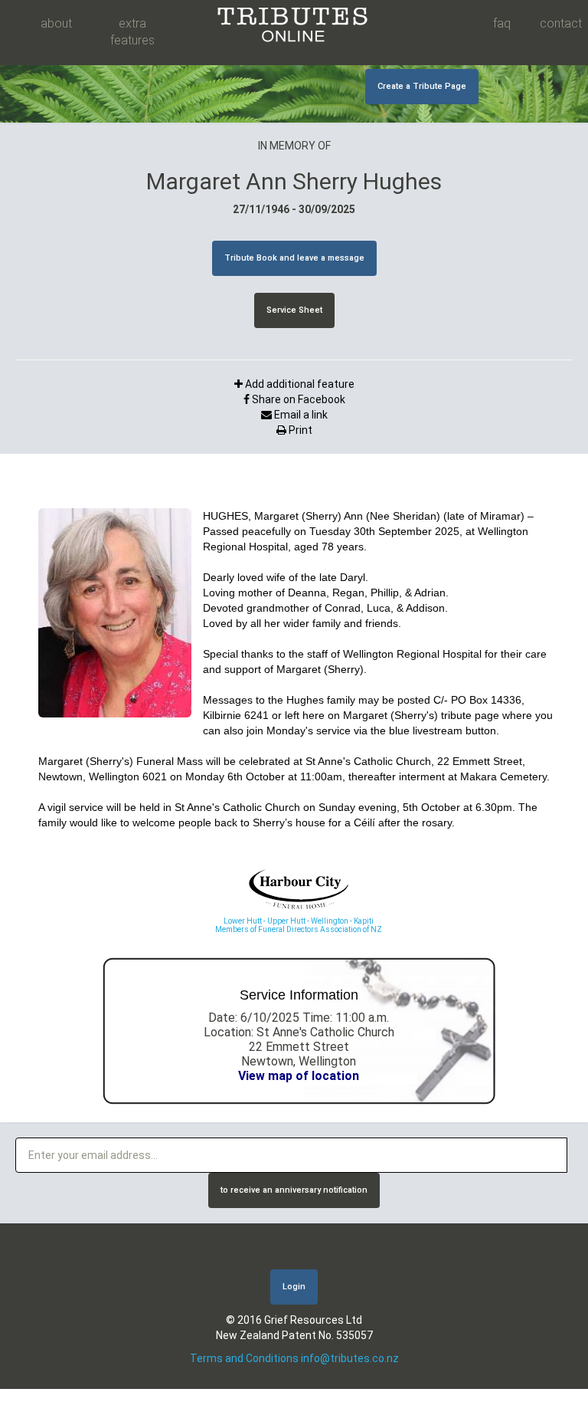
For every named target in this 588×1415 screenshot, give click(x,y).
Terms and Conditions (244, 1358)
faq (502, 23)
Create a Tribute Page (421, 86)
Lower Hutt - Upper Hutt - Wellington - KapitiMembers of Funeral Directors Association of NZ (298, 925)
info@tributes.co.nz (350, 1358)
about (56, 23)
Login (294, 1287)
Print (299, 430)
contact (560, 23)
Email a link (300, 415)
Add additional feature (298, 384)
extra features (132, 32)
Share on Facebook (297, 399)
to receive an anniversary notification (294, 1190)
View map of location (298, 1076)
